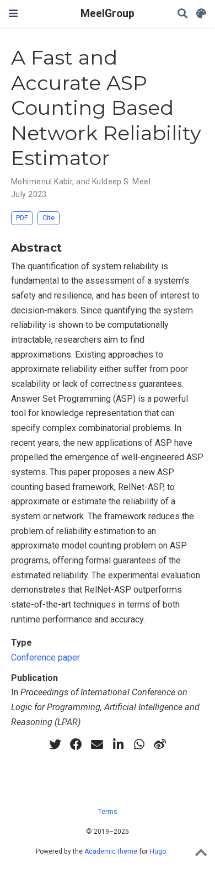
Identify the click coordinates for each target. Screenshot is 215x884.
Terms (107, 812)
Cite (48, 218)
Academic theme (110, 851)
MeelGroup (107, 13)
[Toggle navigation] (13, 13)
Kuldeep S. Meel (121, 181)
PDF (22, 218)
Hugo (157, 851)
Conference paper (45, 657)
